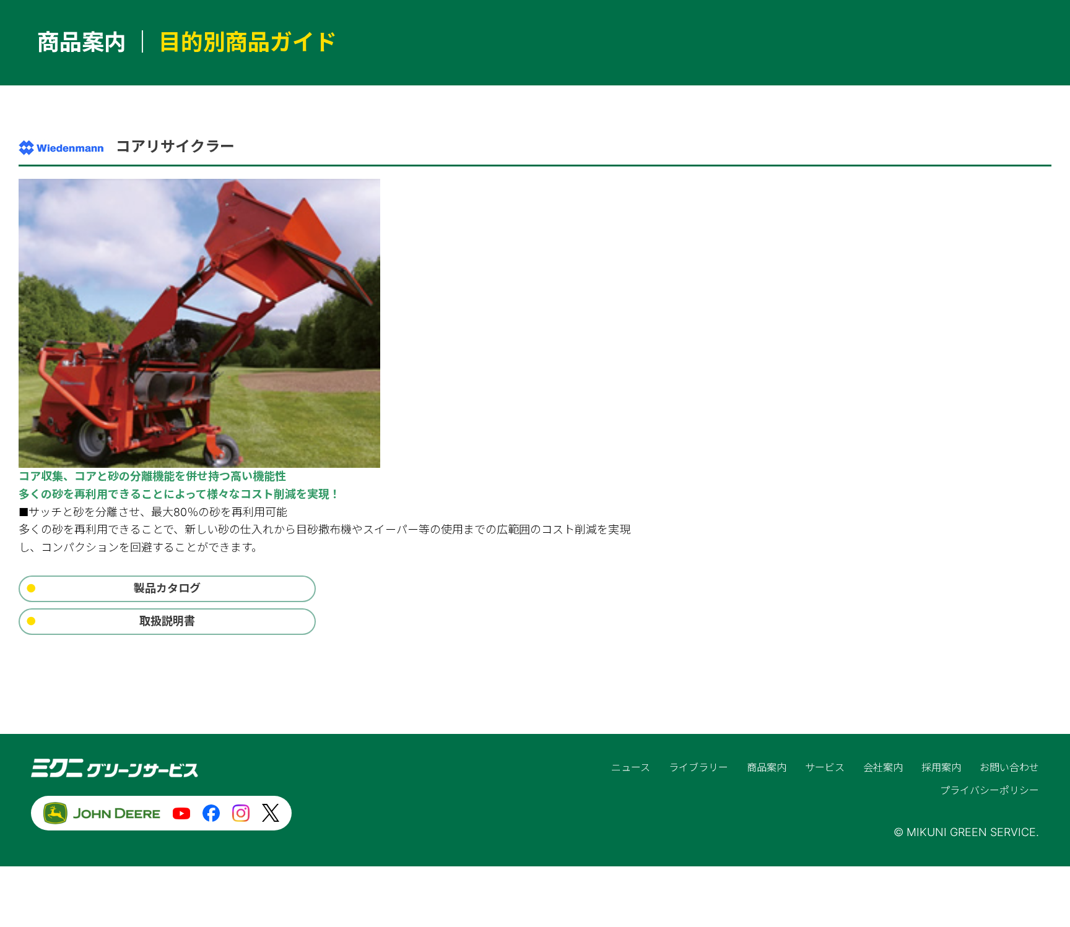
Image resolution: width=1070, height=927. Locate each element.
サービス (825, 767)
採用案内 (941, 767)
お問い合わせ (1009, 767)
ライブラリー (698, 767)
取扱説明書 (167, 620)
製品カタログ (167, 588)
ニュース (630, 767)
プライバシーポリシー (989, 790)
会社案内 (883, 767)
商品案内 (766, 767)
